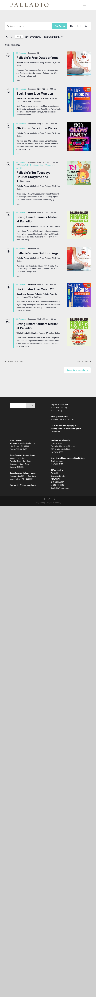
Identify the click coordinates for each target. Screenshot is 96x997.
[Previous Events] (6, 36)
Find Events (59, 26)
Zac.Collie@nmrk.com (60, 488)
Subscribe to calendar (76, 370)
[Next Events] (11, 36)
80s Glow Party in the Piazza (36, 128)
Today (19, 36)
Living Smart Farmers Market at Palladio (37, 219)
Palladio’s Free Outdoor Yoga (37, 57)
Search (30, 406)
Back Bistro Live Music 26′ (35, 93)
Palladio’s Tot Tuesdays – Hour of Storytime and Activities (34, 176)
